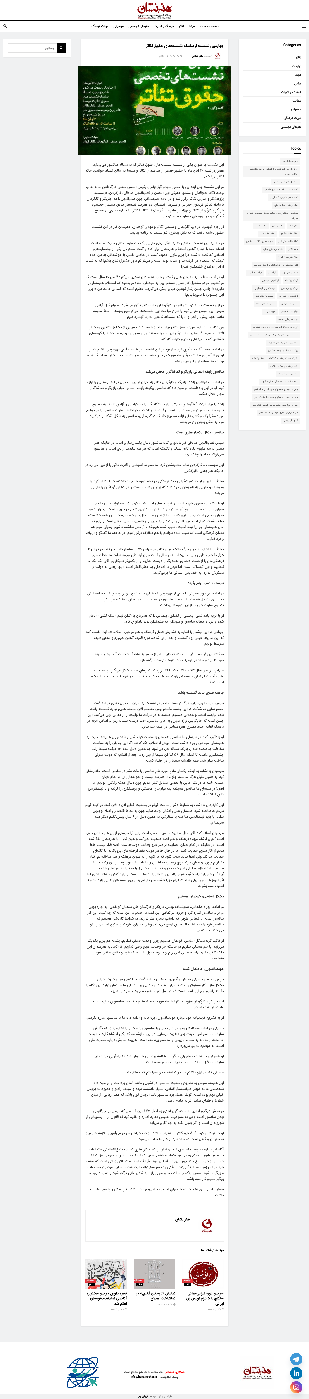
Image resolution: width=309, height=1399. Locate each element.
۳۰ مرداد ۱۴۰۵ (214, 1310)
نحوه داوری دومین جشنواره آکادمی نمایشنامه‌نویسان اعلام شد (107, 1298)
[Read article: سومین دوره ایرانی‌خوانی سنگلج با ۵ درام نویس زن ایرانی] (203, 1274)
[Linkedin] (296, 1373)
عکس (297, 83)
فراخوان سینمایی (270, 280)
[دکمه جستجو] (5, 26)
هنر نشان (197, 56)
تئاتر (181, 26)
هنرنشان (169, 1372)
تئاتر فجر (293, 226)
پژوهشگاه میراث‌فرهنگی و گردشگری (280, 382)
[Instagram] (296, 1387)
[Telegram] (296, 1359)
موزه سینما (270, 312)
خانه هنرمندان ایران (288, 257)
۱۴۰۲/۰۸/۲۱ (175, 56)
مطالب (296, 100)
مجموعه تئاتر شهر (264, 296)
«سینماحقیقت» (290, 161)
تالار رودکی (277, 226)
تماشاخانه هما (268, 234)
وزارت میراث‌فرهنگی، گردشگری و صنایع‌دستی (275, 358)
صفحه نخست (209, 26)
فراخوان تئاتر (291, 280)
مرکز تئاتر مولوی (289, 312)
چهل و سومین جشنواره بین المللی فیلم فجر (276, 389)
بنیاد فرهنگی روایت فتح (286, 205)
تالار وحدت (260, 226)
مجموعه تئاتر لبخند (265, 304)
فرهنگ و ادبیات (164, 26)
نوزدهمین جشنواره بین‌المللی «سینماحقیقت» (275, 327)
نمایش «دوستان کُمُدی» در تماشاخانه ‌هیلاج (155, 1296)
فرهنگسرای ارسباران (265, 288)
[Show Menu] (304, 26)
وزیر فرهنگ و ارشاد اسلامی (284, 366)
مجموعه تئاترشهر (289, 304)
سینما (192, 26)
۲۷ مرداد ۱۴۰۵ (165, 1305)
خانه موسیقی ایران (273, 249)
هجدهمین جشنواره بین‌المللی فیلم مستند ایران (274, 335)
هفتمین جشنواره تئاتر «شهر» (283, 343)
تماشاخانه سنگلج (289, 234)
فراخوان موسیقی (289, 288)
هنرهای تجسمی (138, 26)
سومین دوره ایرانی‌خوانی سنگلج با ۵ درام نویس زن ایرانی (205, 1298)
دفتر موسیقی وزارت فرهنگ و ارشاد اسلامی (276, 265)
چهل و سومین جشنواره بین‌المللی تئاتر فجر (276, 397)
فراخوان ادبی (255, 273)
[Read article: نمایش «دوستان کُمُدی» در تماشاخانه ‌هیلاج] (154, 1274)
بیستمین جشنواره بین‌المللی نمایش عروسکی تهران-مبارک (272, 215)
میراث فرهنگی (99, 26)
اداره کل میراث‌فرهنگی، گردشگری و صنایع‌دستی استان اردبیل (274, 171)
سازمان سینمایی (290, 273)
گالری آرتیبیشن (290, 421)
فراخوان (272, 273)
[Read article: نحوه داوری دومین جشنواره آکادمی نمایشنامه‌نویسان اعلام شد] (106, 1274)
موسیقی (118, 26)
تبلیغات (296, 66)
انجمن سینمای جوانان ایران (284, 197)
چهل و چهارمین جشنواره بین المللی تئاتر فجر (275, 405)
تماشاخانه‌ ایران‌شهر (288, 241)
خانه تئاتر (293, 249)
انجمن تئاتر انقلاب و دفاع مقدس (281, 190)
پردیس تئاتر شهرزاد (288, 374)
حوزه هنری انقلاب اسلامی (259, 241)
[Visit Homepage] (154, 10)
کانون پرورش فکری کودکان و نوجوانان (278, 413)
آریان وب (142, 1396)
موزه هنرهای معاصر (288, 319)
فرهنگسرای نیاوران (288, 296)
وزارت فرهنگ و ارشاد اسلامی (283, 350)
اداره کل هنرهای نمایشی (285, 182)
